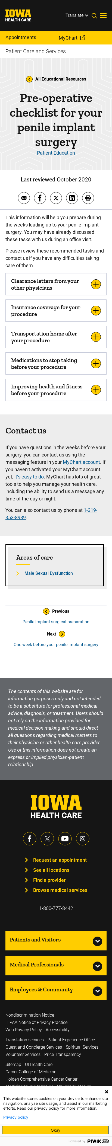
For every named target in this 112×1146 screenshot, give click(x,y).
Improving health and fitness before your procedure (46, 390)
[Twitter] (47, 838)
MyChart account (81, 462)
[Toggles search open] (96, 15)
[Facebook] (29, 838)
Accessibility (58, 1029)
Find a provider (49, 880)
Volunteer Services (23, 1054)
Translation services (24, 1039)
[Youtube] (65, 838)
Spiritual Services (82, 1047)
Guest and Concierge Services (33, 1047)
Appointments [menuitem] (20, 37)
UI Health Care (38, 1064)
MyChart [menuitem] (68, 38)
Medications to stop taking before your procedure (44, 363)
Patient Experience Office (71, 1039)
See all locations (51, 870)
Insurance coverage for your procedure (45, 310)
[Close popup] (106, 1092)
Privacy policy (15, 1117)
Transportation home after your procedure (44, 337)
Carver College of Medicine (30, 1071)
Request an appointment (60, 860)
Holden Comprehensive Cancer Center (41, 1079)
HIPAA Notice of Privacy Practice (36, 1022)
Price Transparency (62, 1054)
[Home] (21, 15)
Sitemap (13, 1064)
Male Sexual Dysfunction (48, 573)
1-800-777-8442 (56, 908)
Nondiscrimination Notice (29, 1015)
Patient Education (56, 153)
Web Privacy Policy (23, 1029)
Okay (55, 1130)
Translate (74, 15)
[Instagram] (82, 838)
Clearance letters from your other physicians (45, 284)
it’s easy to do (29, 477)
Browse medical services (60, 890)
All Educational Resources (60, 79)
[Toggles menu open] (103, 15)
